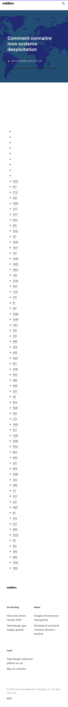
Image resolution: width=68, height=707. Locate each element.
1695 (15, 474)
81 (14, 302)
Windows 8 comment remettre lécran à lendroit (46, 629)
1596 (15, 203)
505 (15, 374)
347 (15, 463)
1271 (15, 208)
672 (15, 429)
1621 (15, 286)
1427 (15, 247)
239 (15, 275)
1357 (15, 324)
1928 (15, 440)
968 (15, 341)
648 (15, 385)
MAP (9, 698)
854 (15, 402)
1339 (15, 280)
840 (15, 457)
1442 (15, 424)
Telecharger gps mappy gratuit (16, 627)
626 (15, 352)
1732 (15, 192)
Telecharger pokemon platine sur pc (20, 661)
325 (15, 391)
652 (15, 451)
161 (14, 236)
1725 (15, 291)
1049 (15, 319)
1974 (15, 446)
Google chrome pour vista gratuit (46, 617)
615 (15, 225)
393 (15, 551)
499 (15, 380)
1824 (15, 407)
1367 (15, 358)
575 (15, 523)
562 (15, 413)
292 (15, 335)
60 (14, 540)
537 (15, 496)
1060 (15, 313)
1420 (15, 181)
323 (15, 518)
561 (15, 545)
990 (15, 557)
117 (14, 490)
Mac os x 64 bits (16, 668)
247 (15, 308)
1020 (15, 534)
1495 (15, 264)
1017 (15, 214)
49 (14, 396)
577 (15, 186)
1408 (15, 258)
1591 (15, 568)
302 (15, 479)
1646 (15, 241)
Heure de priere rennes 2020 (16, 617)
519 (15, 330)
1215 (15, 347)
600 (15, 219)
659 (15, 468)
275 (15, 297)
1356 (15, 562)
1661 (15, 507)
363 (15, 197)
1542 (15, 230)
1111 (15, 253)
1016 (15, 369)
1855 (15, 269)
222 (15, 501)
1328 (15, 435)
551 (15, 363)
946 (15, 529)
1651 (15, 485)
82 (14, 512)
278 (15, 418)
